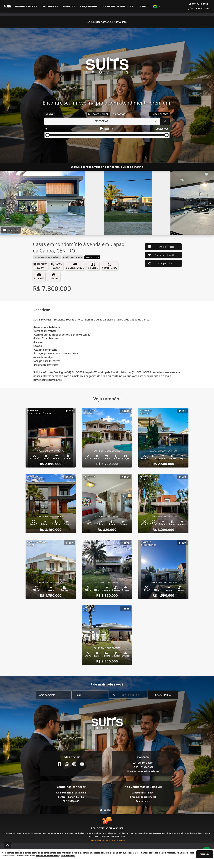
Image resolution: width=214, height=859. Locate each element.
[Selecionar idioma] (156, 6)
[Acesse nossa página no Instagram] (74, 764)
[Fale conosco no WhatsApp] (67, 764)
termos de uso (68, 855)
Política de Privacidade (99, 840)
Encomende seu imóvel (143, 796)
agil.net (118, 828)
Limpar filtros (159, 114)
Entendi (204, 854)
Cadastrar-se (163, 694)
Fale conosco (143, 801)
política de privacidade (47, 855)
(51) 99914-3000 (118, 22)
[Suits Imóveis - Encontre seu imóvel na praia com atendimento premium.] (107, 66)
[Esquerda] (3, 202)
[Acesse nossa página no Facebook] (59, 764)
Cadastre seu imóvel (143, 792)
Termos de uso (118, 840)
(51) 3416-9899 (98, 22)
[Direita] (211, 202)
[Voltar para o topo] (7, 845)
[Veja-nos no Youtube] (82, 764)
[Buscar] (165, 121)
